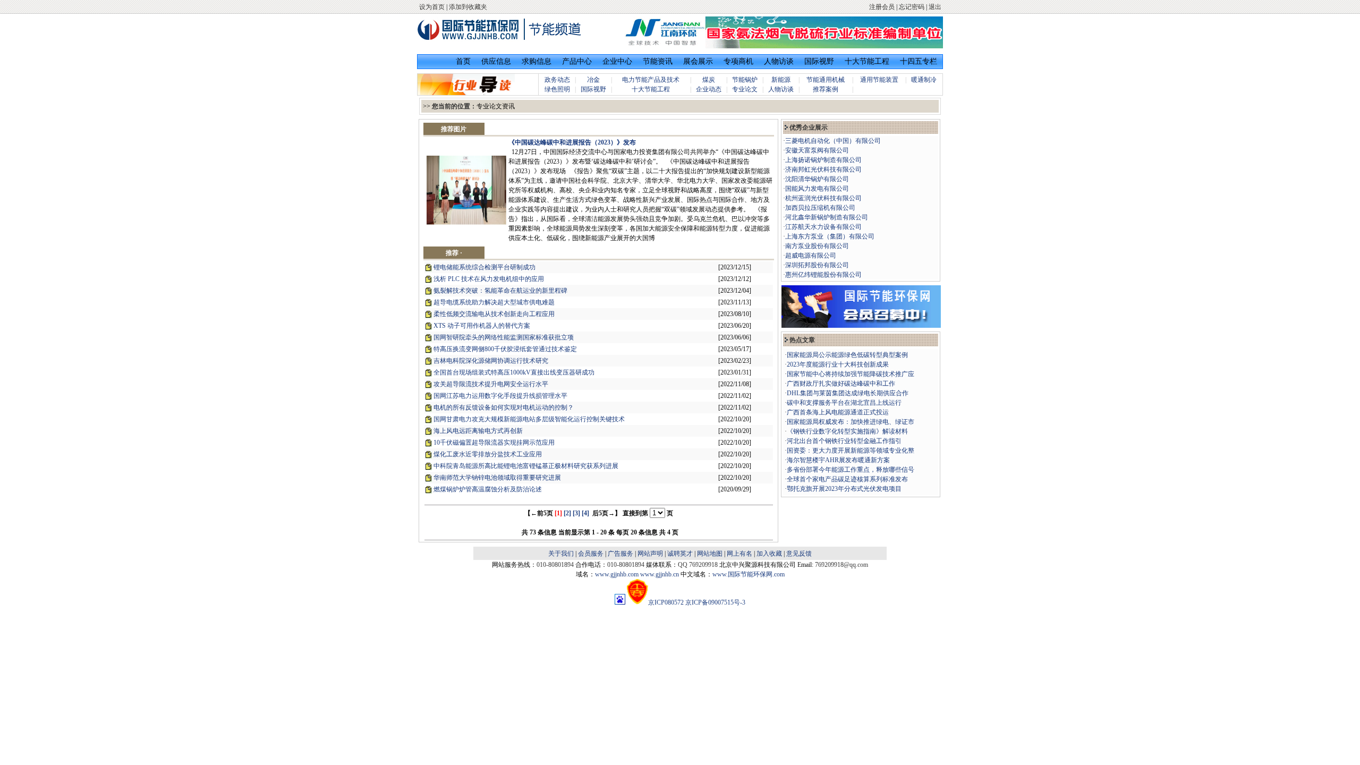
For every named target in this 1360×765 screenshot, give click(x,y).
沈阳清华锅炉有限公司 (817, 179)
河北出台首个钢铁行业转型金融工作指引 (844, 441)
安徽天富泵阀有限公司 (817, 150)
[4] (585, 513)
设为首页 (432, 7)
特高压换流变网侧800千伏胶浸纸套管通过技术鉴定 (505, 349)
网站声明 (650, 553)
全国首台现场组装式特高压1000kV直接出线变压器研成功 (514, 372)
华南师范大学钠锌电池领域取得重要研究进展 (497, 477)
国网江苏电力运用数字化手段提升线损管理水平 (500, 396)
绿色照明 (557, 89)
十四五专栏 (918, 61)
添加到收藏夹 (468, 7)
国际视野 (819, 61)
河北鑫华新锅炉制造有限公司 (826, 217)
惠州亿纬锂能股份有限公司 (823, 274)
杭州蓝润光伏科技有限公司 (823, 198)
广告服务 (620, 553)
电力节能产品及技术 (650, 79)
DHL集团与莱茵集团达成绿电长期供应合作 (847, 393)
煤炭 (708, 79)
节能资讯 (658, 61)
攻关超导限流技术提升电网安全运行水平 (491, 384)
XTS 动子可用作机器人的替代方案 (482, 325)
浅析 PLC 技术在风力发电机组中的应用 (489, 279)
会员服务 (591, 553)
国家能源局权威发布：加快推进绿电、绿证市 (850, 422)
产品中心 (577, 61)
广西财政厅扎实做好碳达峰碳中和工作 (841, 383)
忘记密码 (911, 7)
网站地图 (709, 553)
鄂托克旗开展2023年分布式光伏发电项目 (844, 488)
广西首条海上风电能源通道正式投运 (838, 412)
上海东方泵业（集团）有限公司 (829, 236)
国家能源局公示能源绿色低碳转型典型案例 (847, 355)
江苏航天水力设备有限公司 (823, 227)
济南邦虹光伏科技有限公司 (823, 169)
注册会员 (882, 7)
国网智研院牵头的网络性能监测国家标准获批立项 (504, 337)
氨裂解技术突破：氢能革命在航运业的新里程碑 (500, 290)
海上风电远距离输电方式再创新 (478, 431)
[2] (567, 513)
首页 (463, 61)
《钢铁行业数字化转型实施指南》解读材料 (847, 431)
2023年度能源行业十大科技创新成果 (838, 364)
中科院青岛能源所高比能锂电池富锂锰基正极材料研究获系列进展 (526, 466)
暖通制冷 (924, 79)
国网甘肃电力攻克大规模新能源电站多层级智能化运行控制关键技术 (529, 419)
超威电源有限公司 (810, 255)
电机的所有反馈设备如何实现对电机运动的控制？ (504, 407)
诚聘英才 (680, 553)
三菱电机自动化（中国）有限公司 (833, 140)
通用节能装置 (879, 79)
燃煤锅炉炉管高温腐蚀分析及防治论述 (488, 489)
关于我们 (561, 553)
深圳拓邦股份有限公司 (817, 265)
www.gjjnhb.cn (659, 574)
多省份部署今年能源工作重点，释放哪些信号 (850, 469)
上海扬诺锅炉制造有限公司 (823, 160)
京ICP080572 (666, 602)
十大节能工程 (867, 61)
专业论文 (745, 89)
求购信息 (536, 61)
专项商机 (738, 61)
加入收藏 (769, 553)
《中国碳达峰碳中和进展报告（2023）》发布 (572, 142)
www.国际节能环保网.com (748, 574)
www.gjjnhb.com (617, 574)
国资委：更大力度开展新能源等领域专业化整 (850, 450)
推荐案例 (825, 89)
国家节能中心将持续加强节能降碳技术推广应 (850, 374)
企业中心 (617, 61)
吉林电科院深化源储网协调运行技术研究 (491, 360)
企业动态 (708, 89)
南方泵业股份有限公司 (817, 246)
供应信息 (496, 61)
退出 (935, 7)
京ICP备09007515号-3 (715, 602)
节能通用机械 (825, 79)
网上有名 (739, 553)
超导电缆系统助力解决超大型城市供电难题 (494, 302)
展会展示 (698, 61)
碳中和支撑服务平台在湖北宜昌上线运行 (844, 402)
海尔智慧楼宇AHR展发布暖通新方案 (838, 460)
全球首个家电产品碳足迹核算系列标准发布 (847, 479)
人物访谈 (779, 61)
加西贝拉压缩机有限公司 (820, 207)
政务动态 (557, 79)
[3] (576, 513)
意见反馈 (799, 553)
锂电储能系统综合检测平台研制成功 (485, 267)
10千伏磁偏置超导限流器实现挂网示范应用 (494, 442)
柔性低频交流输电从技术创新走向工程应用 (494, 314)
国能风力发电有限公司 (817, 188)
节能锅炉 (745, 79)
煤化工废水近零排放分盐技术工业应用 (488, 454)
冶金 (593, 79)
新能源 (780, 79)
